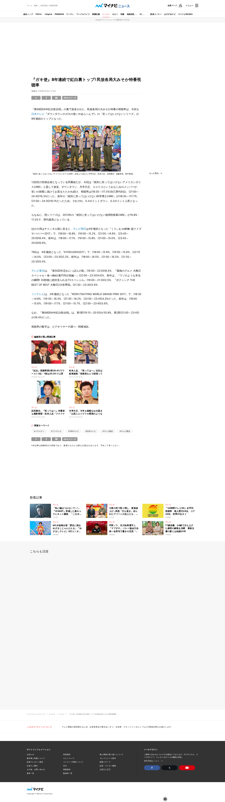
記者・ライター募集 (108, 766)
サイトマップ (68, 758)
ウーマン (70, 14)
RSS (65, 766)
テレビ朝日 (79, 228)
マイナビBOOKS (185, 14)
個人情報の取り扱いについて (111, 754)
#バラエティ (39, 431)
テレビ (61, 714)
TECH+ (38, 14)
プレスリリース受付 (108, 758)
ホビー (115, 14)
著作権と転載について (36, 758)
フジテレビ (37, 294)
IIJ (141, 14)
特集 (122, 14)
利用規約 (67, 754)
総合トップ (28, 14)
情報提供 (67, 769)
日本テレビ (37, 113)
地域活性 (131, 14)
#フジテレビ (56, 431)
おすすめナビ (170, 14)
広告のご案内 (32, 766)
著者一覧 (30, 773)
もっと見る (154, 173)
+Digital (48, 14)
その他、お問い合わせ (36, 769)
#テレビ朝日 (108, 431)
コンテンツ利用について (73, 762)
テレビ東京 (37, 270)
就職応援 (96, 14)
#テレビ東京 (125, 431)
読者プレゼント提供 (35, 762)
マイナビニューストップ (36, 714)
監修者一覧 (67, 773)
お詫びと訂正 (105, 769)
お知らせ (30, 754)
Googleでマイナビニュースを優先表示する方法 (113, 20)
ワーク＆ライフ (83, 14)
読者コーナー (156, 14)
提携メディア (105, 762)
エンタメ (106, 14)
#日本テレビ (90, 431)
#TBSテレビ (73, 431)
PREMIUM (59, 14)
